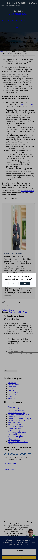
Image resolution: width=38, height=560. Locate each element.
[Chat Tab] (19, 280)
